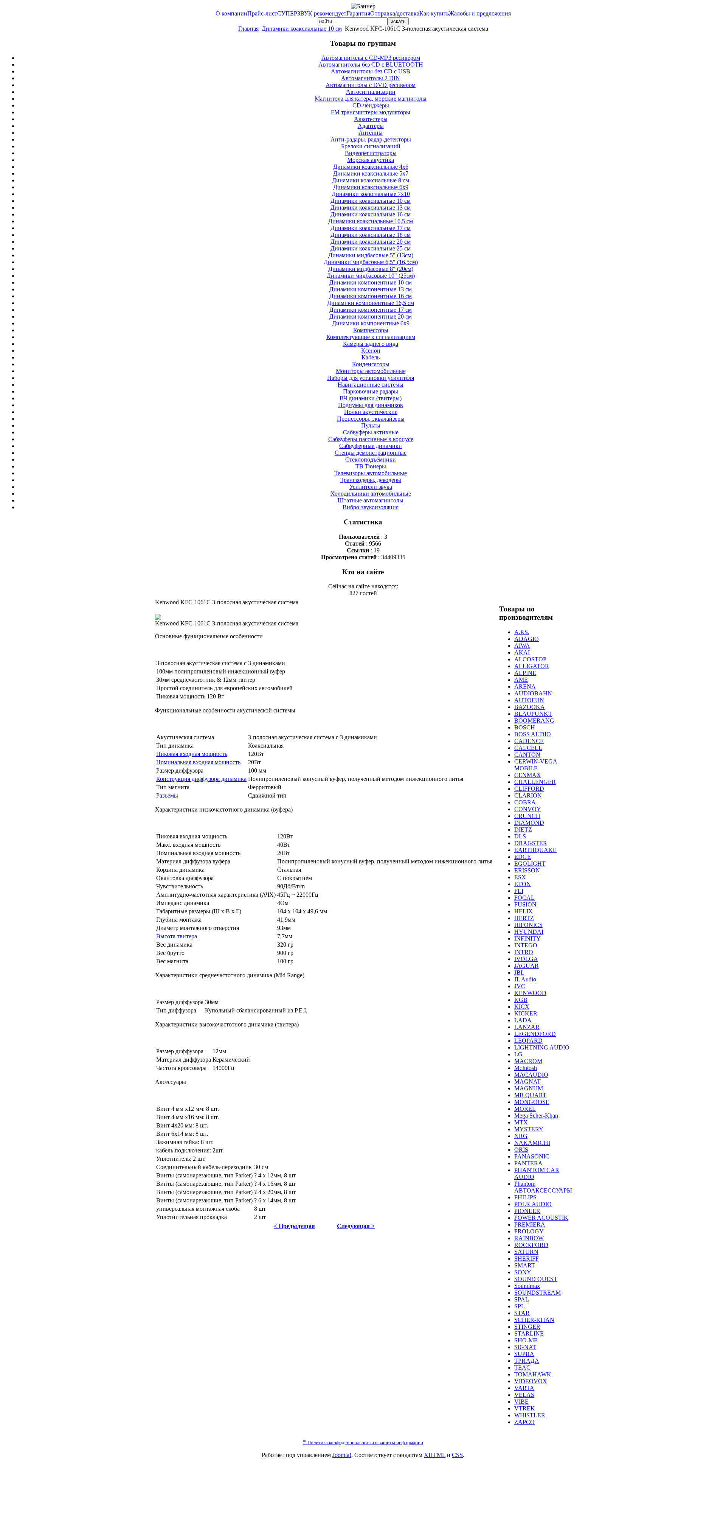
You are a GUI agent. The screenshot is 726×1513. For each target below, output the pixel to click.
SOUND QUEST (535, 1279)
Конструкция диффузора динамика (201, 779)
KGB (520, 1000)
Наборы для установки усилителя (370, 378)
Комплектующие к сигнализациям (370, 337)
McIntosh (525, 1068)
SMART (524, 1265)
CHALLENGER (535, 782)
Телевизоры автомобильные (370, 473)
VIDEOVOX (530, 1381)
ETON (522, 884)
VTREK (524, 1408)
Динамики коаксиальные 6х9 (370, 187)
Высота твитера (176, 936)
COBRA (525, 802)
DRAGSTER (530, 843)
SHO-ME (526, 1340)
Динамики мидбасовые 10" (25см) (371, 275)
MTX (521, 1122)
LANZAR (527, 1027)
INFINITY (527, 938)
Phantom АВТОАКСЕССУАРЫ (543, 1187)
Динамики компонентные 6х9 (371, 323)
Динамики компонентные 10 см (370, 282)
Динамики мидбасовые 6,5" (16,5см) (371, 262)
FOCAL (524, 897)
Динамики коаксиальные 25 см (370, 248)
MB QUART (530, 1095)
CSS (457, 1455)
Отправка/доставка (394, 13)
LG (518, 1054)
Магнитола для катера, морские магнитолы (371, 98)
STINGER (527, 1326)
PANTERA (528, 1163)
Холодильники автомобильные (370, 493)
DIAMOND (529, 822)
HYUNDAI (528, 931)
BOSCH (524, 727)
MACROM (528, 1061)
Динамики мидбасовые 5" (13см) (370, 255)
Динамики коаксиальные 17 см (370, 228)
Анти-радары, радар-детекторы (370, 139)
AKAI (522, 652)
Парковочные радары (370, 391)
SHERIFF (526, 1258)
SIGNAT (525, 1347)
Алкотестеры (371, 119)
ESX (520, 877)
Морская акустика (370, 160)
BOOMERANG (534, 720)
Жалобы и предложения (480, 13)
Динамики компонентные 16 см (370, 296)
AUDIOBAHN (533, 693)
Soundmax (527, 1286)
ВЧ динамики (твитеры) (371, 398)
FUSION (525, 904)
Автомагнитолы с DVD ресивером (371, 85)
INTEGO (525, 945)
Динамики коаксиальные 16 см (370, 214)
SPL (519, 1306)
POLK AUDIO (533, 1204)
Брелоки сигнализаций (370, 146)
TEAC (522, 1367)
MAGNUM (528, 1088)
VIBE (521, 1401)
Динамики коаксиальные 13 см (370, 207)
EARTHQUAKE (535, 850)
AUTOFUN (529, 700)
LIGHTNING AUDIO (541, 1047)
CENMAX (527, 775)
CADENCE (529, 741)
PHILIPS (525, 1197)
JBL (519, 972)
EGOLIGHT (530, 863)
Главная (248, 28)
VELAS (524, 1395)
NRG (520, 1136)
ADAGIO (526, 639)
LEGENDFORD (535, 1034)
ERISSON (527, 870)
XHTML (434, 1455)
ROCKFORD (531, 1245)
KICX (521, 1006)
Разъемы (167, 795)
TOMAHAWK (532, 1374)
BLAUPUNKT (533, 714)
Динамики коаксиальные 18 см (370, 235)
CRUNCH (527, 816)
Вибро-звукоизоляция (371, 507)
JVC (519, 986)
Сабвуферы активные (371, 432)
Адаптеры (371, 126)
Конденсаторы (370, 364)
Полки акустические (370, 412)
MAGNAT (527, 1081)
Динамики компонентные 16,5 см (370, 303)
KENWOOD (530, 993)
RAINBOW (529, 1238)
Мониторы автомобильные (371, 371)
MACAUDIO (531, 1074)
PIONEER (527, 1211)
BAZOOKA (529, 707)
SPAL (521, 1299)
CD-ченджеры (370, 105)
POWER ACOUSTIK (541, 1217)
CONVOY (527, 809)
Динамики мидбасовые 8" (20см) (370, 269)
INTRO (523, 952)
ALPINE (525, 673)
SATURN (526, 1252)
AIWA (522, 645)
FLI (518, 891)
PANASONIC (531, 1156)
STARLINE (529, 1333)
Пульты (370, 425)
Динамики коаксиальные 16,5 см (370, 221)
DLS (520, 836)
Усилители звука (370, 487)
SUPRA (524, 1354)
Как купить (434, 13)
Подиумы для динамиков (370, 405)
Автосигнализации (371, 92)
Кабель (370, 357)
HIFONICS (528, 925)
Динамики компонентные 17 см (370, 309)
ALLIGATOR (531, 666)
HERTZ (524, 918)
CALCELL (528, 748)
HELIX (523, 911)
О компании (231, 13)
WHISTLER (529, 1415)
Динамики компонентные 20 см (370, 316)
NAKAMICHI (532, 1143)
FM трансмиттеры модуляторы (370, 112)
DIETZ (523, 829)
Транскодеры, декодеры (370, 480)
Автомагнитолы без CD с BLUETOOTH (370, 64)
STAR (522, 1313)
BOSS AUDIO (532, 734)
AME (521, 679)
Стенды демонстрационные (370, 452)
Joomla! (341, 1455)
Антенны (370, 132)
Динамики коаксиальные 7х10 (371, 194)
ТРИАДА (526, 1361)
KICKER (525, 1013)
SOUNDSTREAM (537, 1292)
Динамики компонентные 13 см (370, 289)
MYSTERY (528, 1129)
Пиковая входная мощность (191, 754)
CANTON (527, 754)
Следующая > (356, 1226)
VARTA (524, 1388)
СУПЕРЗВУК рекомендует (311, 13)
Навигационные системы (370, 384)
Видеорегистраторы (371, 153)
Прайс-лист (262, 13)
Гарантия (358, 13)
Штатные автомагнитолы (370, 500)
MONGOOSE (531, 1102)
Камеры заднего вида (370, 344)
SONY (522, 1272)
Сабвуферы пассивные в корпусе (370, 439)
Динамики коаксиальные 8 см (370, 180)
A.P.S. (521, 632)
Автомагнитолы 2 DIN (370, 78)
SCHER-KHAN (534, 1320)
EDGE (522, 857)
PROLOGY (529, 1231)
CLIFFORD (529, 788)
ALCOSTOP (530, 659)
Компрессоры (370, 330)
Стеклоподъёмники (370, 459)
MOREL (525, 1109)
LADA (523, 1020)
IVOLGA (526, 959)
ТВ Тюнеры (370, 466)
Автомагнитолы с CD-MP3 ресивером (370, 57)
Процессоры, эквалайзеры (371, 418)
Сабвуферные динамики (370, 446)
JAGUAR (526, 966)
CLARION (528, 795)
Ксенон (370, 350)
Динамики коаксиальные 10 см (302, 28)
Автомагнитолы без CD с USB (370, 71)
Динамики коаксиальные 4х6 (370, 166)
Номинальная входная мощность (198, 762)
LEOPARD (528, 1040)
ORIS (521, 1149)
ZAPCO (524, 1422)
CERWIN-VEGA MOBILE (535, 764)
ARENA (525, 686)
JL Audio (525, 979)
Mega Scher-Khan (536, 1115)
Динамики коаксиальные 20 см (370, 241)
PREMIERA (529, 1224)
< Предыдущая (294, 1226)
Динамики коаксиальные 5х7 (370, 173)
